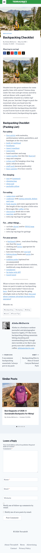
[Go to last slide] (5, 404)
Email (7, 489)
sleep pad (10, 184)
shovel (16, 227)
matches (9, 214)
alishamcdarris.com (26, 348)
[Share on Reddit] (19, 53)
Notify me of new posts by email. (18, 512)
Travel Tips (15, 313)
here (18, 244)
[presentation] (20, 395)
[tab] (16, 426)
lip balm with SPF (13, 272)
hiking (27, 310)
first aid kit (10, 135)
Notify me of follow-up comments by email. (18, 507)
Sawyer (32, 156)
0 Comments (20, 44)
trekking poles (12, 259)
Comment (7, 449)
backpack (12, 241)
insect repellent (12, 148)
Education (7, 33)
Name (7, 480)
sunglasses (10, 270)
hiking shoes (11, 254)
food (8, 204)
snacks (13, 204)
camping (19, 310)
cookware (10, 199)
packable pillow (12, 186)
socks (28, 254)
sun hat (27, 252)
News (22, 545)
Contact (13, 548)
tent (8, 179)
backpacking (8, 310)
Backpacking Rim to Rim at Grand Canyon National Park (30, 360)
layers (19, 247)
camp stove (11, 196)
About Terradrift (11, 545)
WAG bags (29, 227)
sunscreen (10, 151)
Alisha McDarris (10, 42)
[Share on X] (8, 53)
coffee (21, 209)
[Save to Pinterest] (12, 53)
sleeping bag (11, 181)
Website (7, 498)
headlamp (10, 146)
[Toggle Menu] (4, 2)
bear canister (11, 169)
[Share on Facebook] (4, 53)
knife (8, 143)
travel (6, 313)
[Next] (35, 404)
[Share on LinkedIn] (15, 53)
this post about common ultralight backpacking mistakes (19, 296)
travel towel (11, 275)
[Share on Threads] (23, 53)
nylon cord (10, 161)
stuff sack (10, 166)
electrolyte (10, 211)
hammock (16, 179)
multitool (17, 143)
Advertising (32, 545)
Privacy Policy (25, 548)
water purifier (12, 156)
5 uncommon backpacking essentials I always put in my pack (10, 360)
